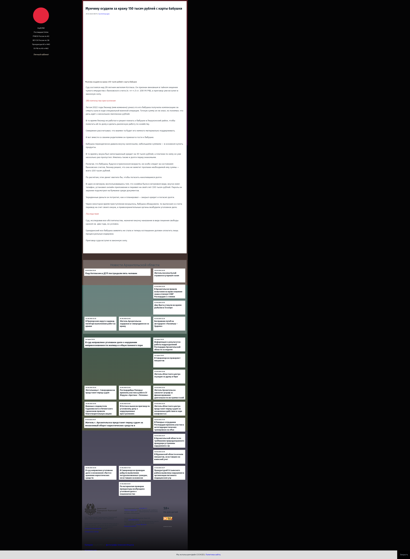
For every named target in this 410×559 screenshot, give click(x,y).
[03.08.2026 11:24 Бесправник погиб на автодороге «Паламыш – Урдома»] (169, 317)
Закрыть (404, 554)
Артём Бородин (104, 14)
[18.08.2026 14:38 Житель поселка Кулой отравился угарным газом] (169, 268)
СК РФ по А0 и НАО (41, 48)
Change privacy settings (92, 531)
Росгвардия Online (41, 32)
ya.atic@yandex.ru (133, 519)
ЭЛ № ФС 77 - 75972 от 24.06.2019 (136, 509)
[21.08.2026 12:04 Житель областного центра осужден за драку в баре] (169, 370)
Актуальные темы (91, 550)
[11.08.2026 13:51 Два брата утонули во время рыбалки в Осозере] (169, 301)
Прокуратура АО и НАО (41, 44)
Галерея (89, 544)
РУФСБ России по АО (41, 36)
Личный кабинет (41, 54)
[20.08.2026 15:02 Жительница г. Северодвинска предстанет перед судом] (100, 386)
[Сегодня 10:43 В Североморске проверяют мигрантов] (169, 353)
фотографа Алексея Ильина (120, 544)
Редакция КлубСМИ (130, 526)
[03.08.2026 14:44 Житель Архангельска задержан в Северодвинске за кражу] (135, 317)
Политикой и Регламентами (93, 528)
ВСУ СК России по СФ (41, 40)
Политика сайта (213, 554)
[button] (183, 18)
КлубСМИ (41, 28)
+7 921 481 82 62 (141, 524)
